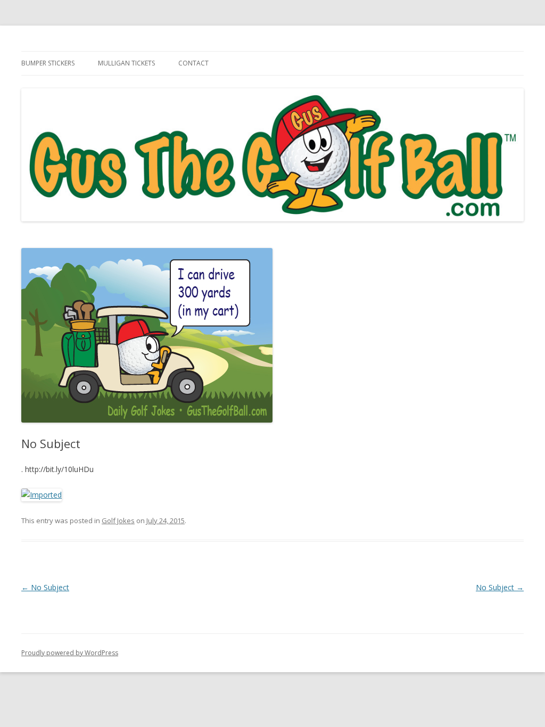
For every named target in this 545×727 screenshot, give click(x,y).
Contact (193, 63)
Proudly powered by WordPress (69, 652)
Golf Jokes (118, 520)
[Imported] (41, 495)
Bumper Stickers (48, 63)
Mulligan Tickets (126, 63)
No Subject (45, 587)
